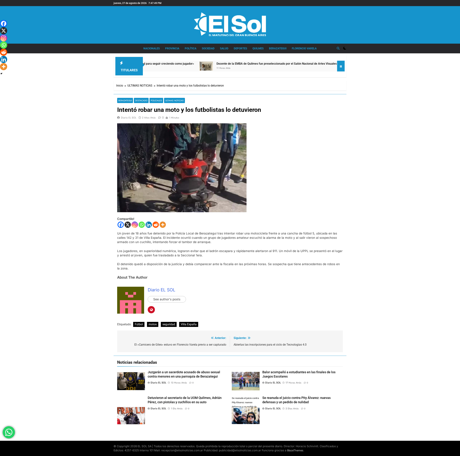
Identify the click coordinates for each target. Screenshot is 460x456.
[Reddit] (156, 225)
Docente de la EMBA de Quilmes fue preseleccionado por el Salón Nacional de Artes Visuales (249, 63)
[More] (163, 225)
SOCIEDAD (208, 48)
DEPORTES (240, 48)
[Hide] (1, 73)
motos (153, 324)
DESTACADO (141, 100)
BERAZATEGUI (277, 48)
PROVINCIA (172, 48)
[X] (128, 225)
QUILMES (258, 48)
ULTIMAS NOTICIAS (174, 100)
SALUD (224, 48)
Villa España (189, 324)
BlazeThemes (295, 450)
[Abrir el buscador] (338, 48)
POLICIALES (156, 100)
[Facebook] (121, 225)
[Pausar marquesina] (341, 66)
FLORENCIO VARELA (304, 48)
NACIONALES (151, 48)
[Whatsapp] (142, 225)
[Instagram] (135, 225)
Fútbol (139, 324)
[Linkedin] (149, 225)
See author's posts (166, 299)
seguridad (168, 324)
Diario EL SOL (128, 117)
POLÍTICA (190, 48)
